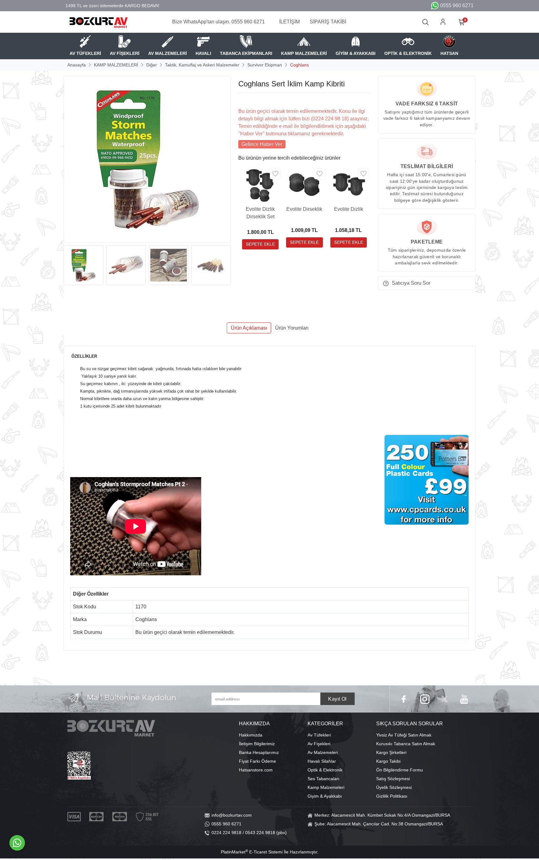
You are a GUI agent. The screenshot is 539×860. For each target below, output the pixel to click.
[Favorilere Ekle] (275, 173)
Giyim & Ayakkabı (325, 796)
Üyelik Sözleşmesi (394, 787)
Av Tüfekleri (319, 734)
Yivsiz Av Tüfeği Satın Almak (403, 734)
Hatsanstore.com (256, 769)
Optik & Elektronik (325, 769)
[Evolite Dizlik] (348, 185)
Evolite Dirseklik (304, 209)
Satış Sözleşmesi (393, 778)
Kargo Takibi (388, 761)
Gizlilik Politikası (391, 796)
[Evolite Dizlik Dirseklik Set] (260, 185)
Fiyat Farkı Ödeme (257, 761)
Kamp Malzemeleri (326, 787)
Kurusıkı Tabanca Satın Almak (405, 743)
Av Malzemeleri (323, 752)
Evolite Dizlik (348, 209)
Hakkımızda (250, 734)
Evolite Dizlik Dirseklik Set (260, 212)
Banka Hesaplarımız (259, 752)
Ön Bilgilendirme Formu (399, 769)
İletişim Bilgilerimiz (257, 743)
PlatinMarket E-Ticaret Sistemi (252, 851)
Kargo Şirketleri (391, 752)
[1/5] (242, 100)
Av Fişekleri (319, 743)
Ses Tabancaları (323, 778)
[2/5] (246, 100)
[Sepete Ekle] (260, 244)
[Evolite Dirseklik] (304, 185)
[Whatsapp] (17, 843)
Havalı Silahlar (322, 761)
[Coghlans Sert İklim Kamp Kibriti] (147, 159)
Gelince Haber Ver (261, 144)
